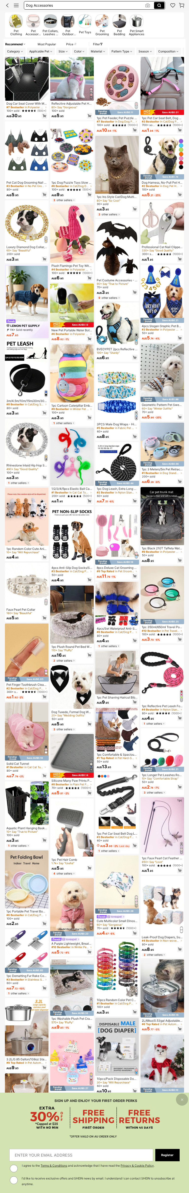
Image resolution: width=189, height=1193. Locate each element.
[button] (7, 5)
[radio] (16, 25)
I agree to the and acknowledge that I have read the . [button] (88, 1165)
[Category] (16, 5)
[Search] (159, 5)
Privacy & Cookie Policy (137, 1165)
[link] (172, 5)
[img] (27, 679)
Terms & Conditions (54, 1165)
